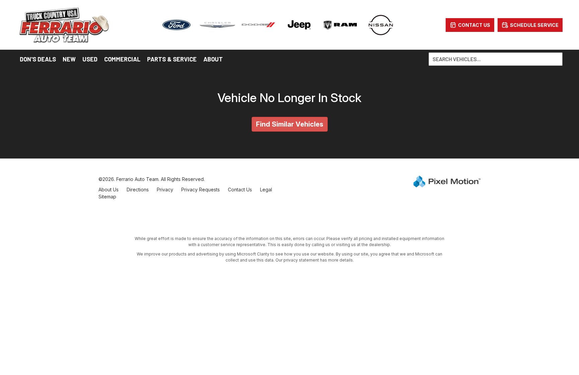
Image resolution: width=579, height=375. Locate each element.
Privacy (165, 189)
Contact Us (240, 189)
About (213, 59)
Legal (266, 189)
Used (90, 59)
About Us (109, 189)
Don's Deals (38, 59)
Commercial (122, 59)
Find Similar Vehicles (289, 124)
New (69, 59)
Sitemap (107, 196)
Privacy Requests (200, 189)
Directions (138, 189)
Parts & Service (172, 59)
